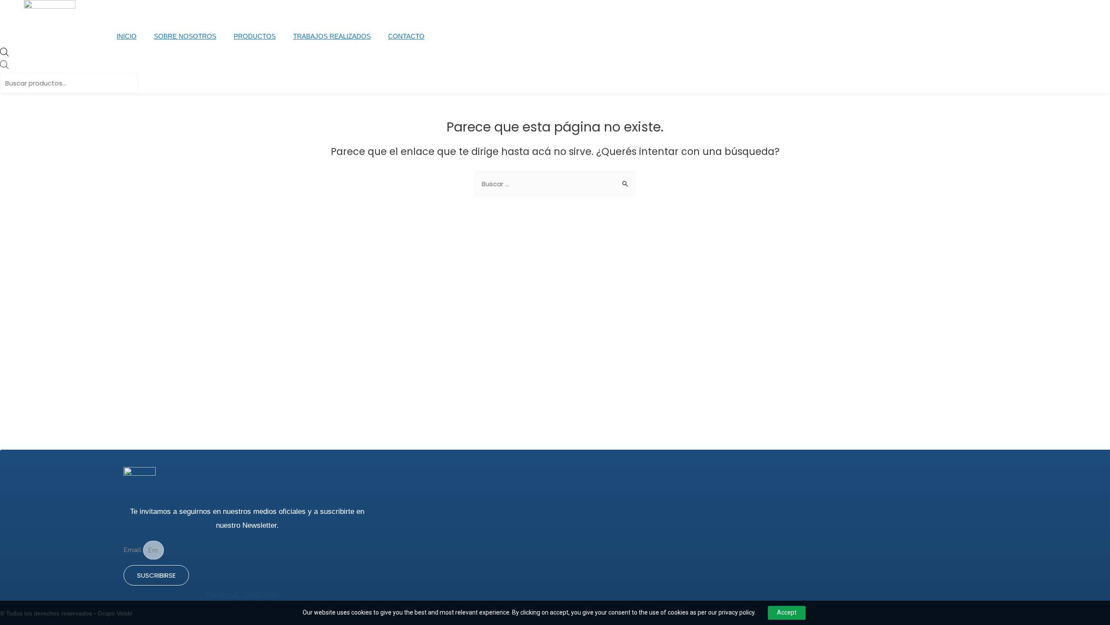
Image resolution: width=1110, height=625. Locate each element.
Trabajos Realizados (332, 36)
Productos (255, 36)
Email (133, 550)
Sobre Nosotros (185, 36)
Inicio (127, 36)
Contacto (406, 36)
